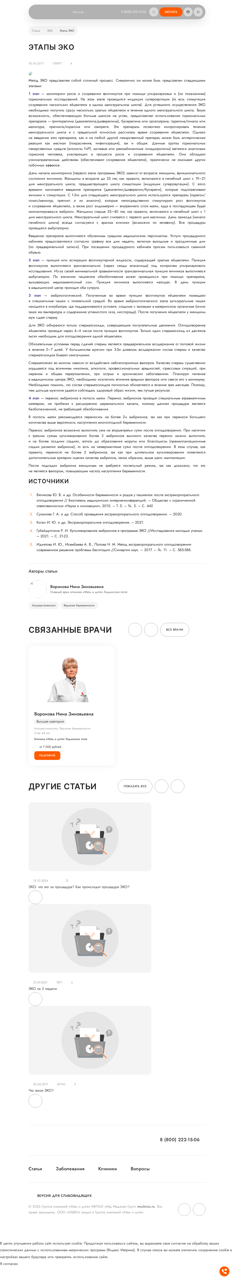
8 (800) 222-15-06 (133, 11)
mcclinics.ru (146, 1206)
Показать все (135, 786)
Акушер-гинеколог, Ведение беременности (62, 728)
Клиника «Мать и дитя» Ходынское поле (60, 739)
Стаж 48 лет (42, 733)
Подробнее (47, 755)
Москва (78, 12)
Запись (171, 12)
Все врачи (174, 629)
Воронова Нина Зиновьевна (63, 714)
